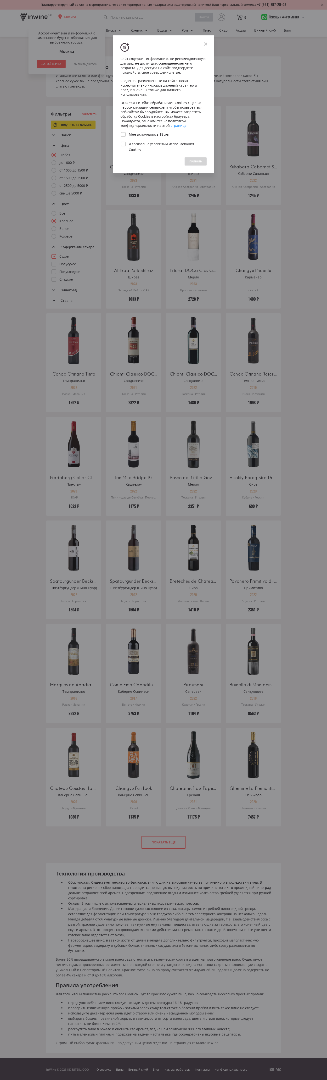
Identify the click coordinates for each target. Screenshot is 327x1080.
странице (178, 125)
